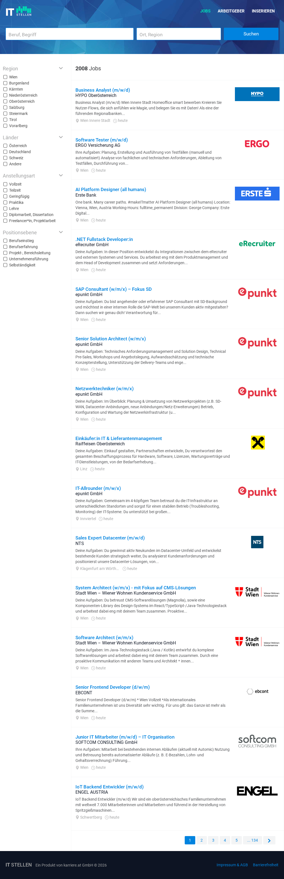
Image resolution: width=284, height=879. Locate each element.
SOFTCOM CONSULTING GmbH (106, 742)
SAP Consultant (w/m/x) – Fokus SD (113, 289)
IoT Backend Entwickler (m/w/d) (109, 787)
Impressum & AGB (232, 865)
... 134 (252, 840)
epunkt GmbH (88, 294)
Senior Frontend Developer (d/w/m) (112, 687)
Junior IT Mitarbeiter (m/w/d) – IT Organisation (124, 737)
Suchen (251, 34)
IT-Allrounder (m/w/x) (98, 488)
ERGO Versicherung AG (97, 145)
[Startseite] (19, 11)
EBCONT (83, 692)
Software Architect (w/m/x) (104, 637)
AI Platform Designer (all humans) (110, 189)
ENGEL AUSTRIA (91, 792)
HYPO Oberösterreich (95, 95)
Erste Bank (85, 195)
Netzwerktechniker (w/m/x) (104, 388)
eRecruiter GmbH (91, 244)
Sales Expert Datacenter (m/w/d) (110, 538)
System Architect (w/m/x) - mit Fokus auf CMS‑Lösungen (135, 587)
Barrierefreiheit (265, 865)
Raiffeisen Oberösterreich (100, 443)
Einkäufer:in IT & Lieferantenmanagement (118, 438)
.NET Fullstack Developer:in (104, 239)
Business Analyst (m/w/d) (102, 90)
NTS (79, 543)
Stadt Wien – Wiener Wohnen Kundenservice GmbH (125, 593)
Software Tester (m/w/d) (101, 140)
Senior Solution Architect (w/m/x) (110, 338)
